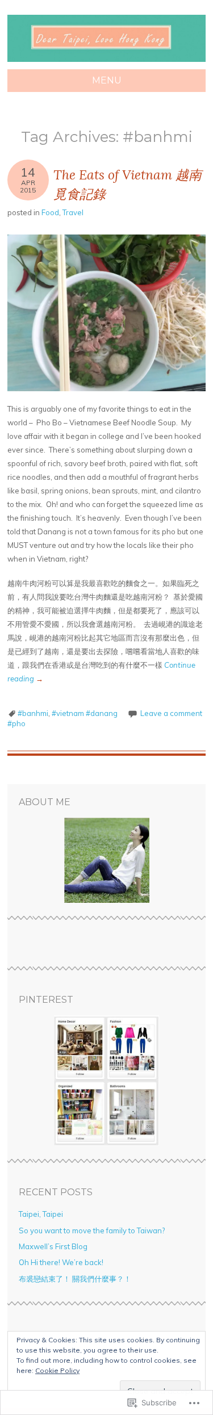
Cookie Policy (57, 1370)
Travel (72, 212)
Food (50, 212)
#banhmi (33, 713)
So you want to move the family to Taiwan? (92, 1230)
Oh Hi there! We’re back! (61, 1262)
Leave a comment (171, 713)
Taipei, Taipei (41, 1214)
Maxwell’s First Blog (53, 1246)
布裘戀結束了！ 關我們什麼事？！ (75, 1278)
